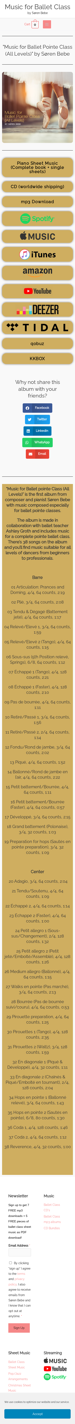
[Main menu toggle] (47, 24)
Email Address (19, 1245)
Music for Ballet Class (37, 7)
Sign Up (19, 1328)
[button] (37, 408)
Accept (37, 1414)
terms (21, 1273)
